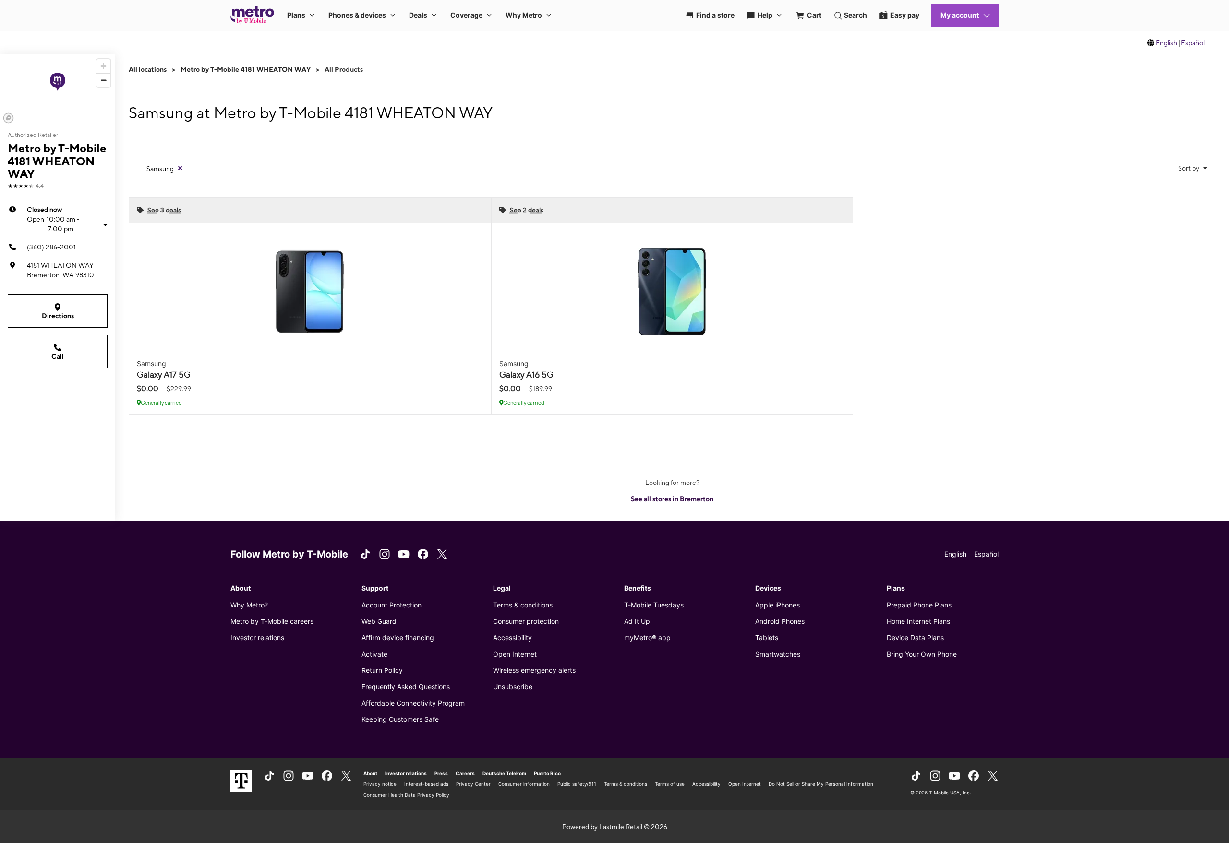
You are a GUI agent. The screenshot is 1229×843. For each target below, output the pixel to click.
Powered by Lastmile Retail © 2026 (614, 827)
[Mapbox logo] (8, 118)
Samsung (160, 169)
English (1166, 43)
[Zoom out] (103, 80)
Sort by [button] (1189, 168)
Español (1193, 43)
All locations (148, 69)
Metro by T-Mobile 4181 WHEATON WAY (246, 69)
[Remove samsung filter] (180, 168)
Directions (58, 316)
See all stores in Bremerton (672, 499)
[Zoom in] (103, 66)
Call (57, 356)
